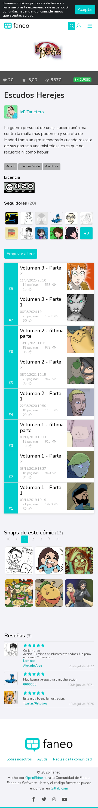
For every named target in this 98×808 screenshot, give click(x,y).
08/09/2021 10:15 (33, 374)
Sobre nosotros (19, 759)
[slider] (41, 646)
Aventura (51, 166)
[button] (78, 26)
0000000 (29, 684)
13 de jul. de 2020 (81, 704)
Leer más (29, 661)
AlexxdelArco (32, 666)
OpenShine (34, 777)
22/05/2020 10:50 (33, 406)
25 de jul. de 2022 (81, 666)
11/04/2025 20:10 (33, 280)
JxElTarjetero (31, 112)
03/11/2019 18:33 (33, 437)
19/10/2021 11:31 (33, 343)
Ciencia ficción (30, 166)
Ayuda (42, 759)
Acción (10, 166)
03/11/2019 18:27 (33, 468)
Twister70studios (35, 703)
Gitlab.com (59, 788)
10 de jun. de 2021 (81, 685)
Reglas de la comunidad (72, 759)
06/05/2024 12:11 (33, 312)
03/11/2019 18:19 (33, 500)
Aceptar (85, 9)
